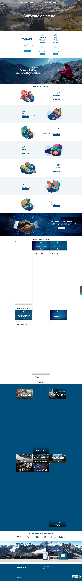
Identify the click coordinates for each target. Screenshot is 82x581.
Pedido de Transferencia (39, 377)
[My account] (66, 2)
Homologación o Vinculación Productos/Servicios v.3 (23, 323)
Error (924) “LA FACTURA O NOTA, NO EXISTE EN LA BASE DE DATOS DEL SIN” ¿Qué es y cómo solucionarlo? (58, 395)
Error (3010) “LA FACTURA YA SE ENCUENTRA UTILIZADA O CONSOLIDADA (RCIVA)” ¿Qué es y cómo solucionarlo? (41, 459)
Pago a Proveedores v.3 (56, 323)
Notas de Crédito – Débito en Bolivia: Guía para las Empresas (41, 450)
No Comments (52, 569)
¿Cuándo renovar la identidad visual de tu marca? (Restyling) (58, 524)
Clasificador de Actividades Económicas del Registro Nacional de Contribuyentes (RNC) (58, 459)
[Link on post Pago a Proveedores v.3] (58, 315)
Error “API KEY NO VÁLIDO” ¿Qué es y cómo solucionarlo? (41, 470)
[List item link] (28, 574)
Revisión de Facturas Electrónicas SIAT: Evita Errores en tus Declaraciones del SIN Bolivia (24, 395)
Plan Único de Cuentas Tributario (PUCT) (24, 460)
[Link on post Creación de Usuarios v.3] (41, 245)
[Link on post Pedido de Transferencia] (41, 342)
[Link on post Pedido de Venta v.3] (58, 245)
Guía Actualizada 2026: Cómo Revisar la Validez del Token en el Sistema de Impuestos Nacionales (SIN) (24, 468)
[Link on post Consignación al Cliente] (23, 273)
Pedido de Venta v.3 (55, 253)
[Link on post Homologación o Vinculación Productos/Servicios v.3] (23, 315)
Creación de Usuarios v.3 (39, 253)
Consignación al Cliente (22, 308)
